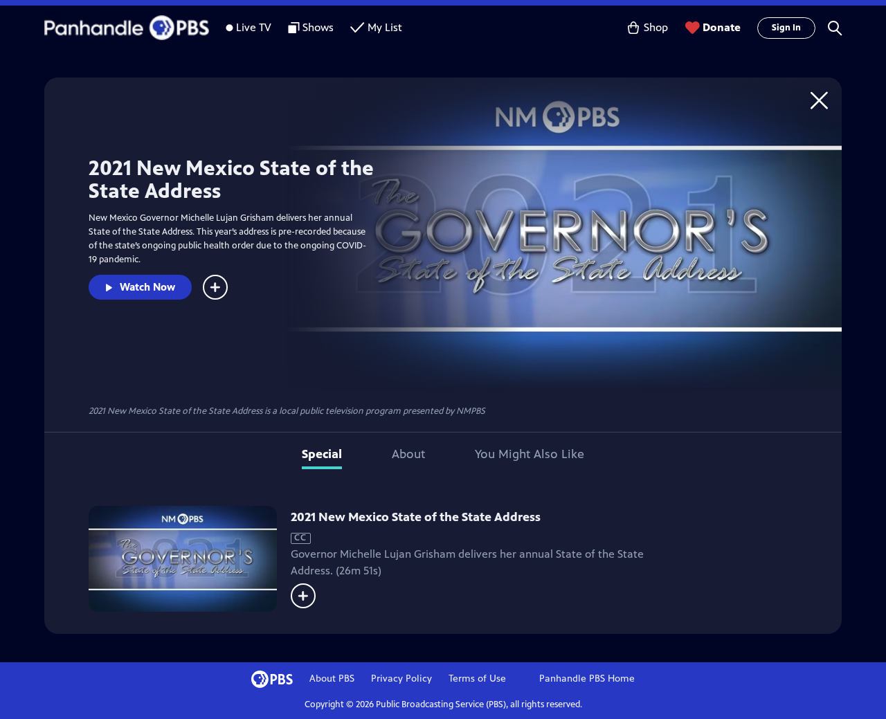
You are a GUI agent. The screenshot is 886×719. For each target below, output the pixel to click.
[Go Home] (819, 100)
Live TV (253, 27)
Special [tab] (322, 454)
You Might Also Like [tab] (529, 454)
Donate (722, 27)
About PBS (331, 678)
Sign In (786, 27)
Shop (656, 27)
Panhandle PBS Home (587, 678)
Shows (318, 27)
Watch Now (147, 286)
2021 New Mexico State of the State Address (416, 517)
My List (385, 27)
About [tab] (408, 454)
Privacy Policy (401, 678)
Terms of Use (477, 678)
